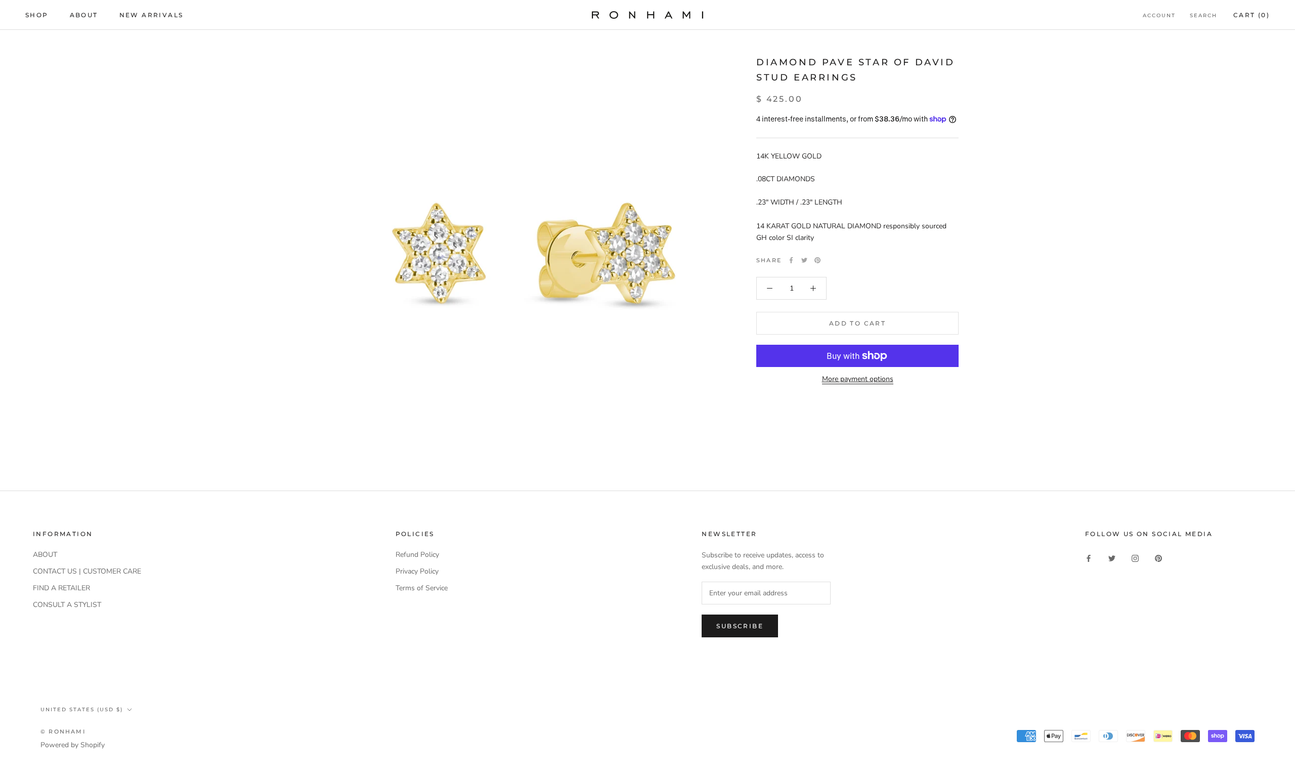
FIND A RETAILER (61, 588)
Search (1203, 15)
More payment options (857, 379)
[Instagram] (1135, 558)
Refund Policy (417, 554)
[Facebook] (791, 260)
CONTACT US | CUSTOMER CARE (87, 571)
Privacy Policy (417, 571)
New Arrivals (151, 15)
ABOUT (45, 554)
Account (1159, 15)
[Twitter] (804, 260)
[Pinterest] (817, 260)
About (84, 15)
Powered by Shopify (72, 745)
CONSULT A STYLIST (67, 605)
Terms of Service (422, 588)
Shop (37, 15)
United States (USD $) (81, 709)
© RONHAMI (62, 731)
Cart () (1251, 15)
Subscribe (739, 626)
